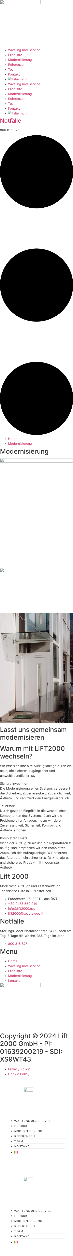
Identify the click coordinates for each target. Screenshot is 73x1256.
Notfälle (10, 120)
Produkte (15, 55)
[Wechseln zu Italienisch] (40, 79)
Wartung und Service (24, 50)
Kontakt (14, 74)
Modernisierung (20, 60)
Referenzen (16, 65)
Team (12, 69)
